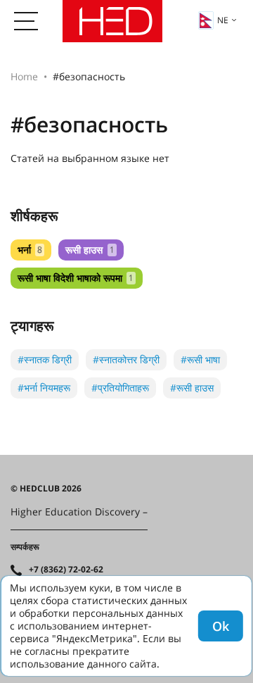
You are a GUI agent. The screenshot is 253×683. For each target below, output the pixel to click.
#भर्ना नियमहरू (44, 387)
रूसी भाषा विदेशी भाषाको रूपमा (76, 277)
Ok (220, 626)
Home (24, 76)
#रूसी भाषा (200, 359)
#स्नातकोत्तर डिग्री (126, 359)
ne (222, 20)
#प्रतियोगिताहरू (120, 387)
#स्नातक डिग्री (45, 359)
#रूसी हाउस (192, 387)
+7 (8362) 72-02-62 (66, 569)
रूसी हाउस (89, 249)
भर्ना (30, 249)
